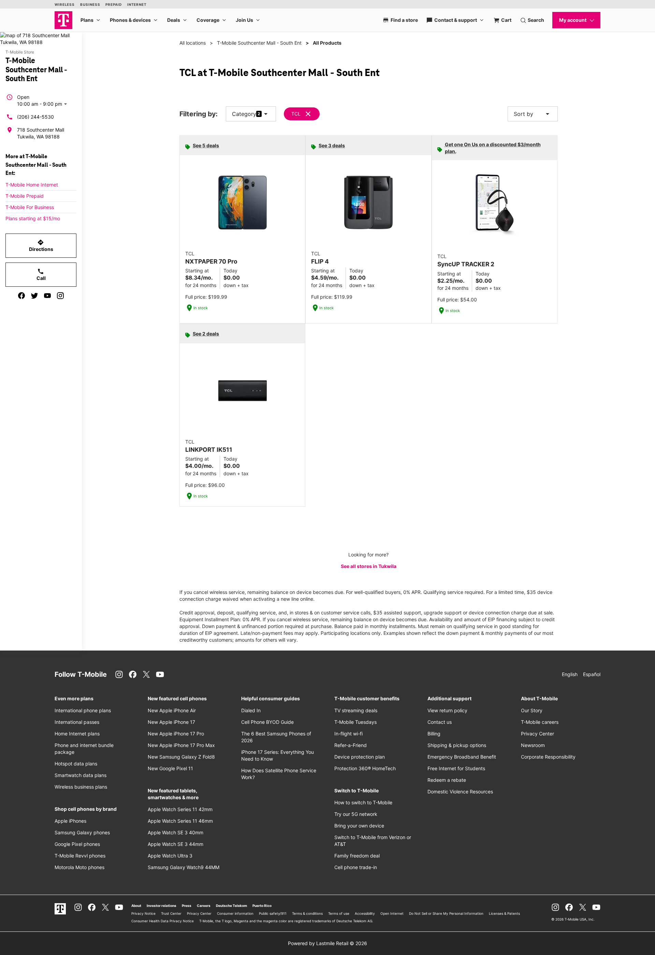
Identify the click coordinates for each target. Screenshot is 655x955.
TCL (296, 114)
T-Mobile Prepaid (24, 196)
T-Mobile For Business (29, 207)
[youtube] (47, 296)
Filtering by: (198, 114)
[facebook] (21, 296)
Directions (41, 245)
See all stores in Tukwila (368, 566)
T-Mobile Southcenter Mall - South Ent (259, 43)
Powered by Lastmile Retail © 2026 (327, 943)
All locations (192, 43)
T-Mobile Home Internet (31, 185)
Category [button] (244, 113)
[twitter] (34, 296)
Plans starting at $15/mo (32, 218)
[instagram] (60, 296)
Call (41, 274)
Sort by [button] (533, 114)
